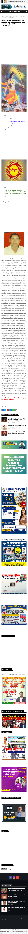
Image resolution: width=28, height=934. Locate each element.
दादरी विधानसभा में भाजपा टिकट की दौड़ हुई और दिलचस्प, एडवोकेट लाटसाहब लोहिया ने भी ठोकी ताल (17, 908)
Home (2, 16)
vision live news (15, 918)
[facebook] (10, 877)
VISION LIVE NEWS (14, 11)
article (6, 16)
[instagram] (14, 877)
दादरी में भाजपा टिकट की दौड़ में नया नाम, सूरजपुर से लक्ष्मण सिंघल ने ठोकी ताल (17, 902)
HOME (9, 923)
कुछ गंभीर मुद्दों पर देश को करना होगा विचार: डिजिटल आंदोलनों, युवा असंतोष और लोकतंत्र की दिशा (17, 432)
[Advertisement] (14, 49)
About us (13, 923)
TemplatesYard (13, 925)
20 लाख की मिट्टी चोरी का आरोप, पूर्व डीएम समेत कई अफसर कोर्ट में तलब (16, 895)
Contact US (18, 923)
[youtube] (17, 877)
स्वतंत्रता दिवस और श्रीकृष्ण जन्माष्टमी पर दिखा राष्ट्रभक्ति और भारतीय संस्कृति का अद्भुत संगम (16, 889)
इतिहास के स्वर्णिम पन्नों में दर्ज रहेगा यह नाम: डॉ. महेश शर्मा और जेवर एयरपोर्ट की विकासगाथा (17, 426)
